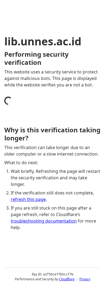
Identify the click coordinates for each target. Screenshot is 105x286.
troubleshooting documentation (44, 221)
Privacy (84, 279)
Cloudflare (67, 279)
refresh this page (28, 199)
